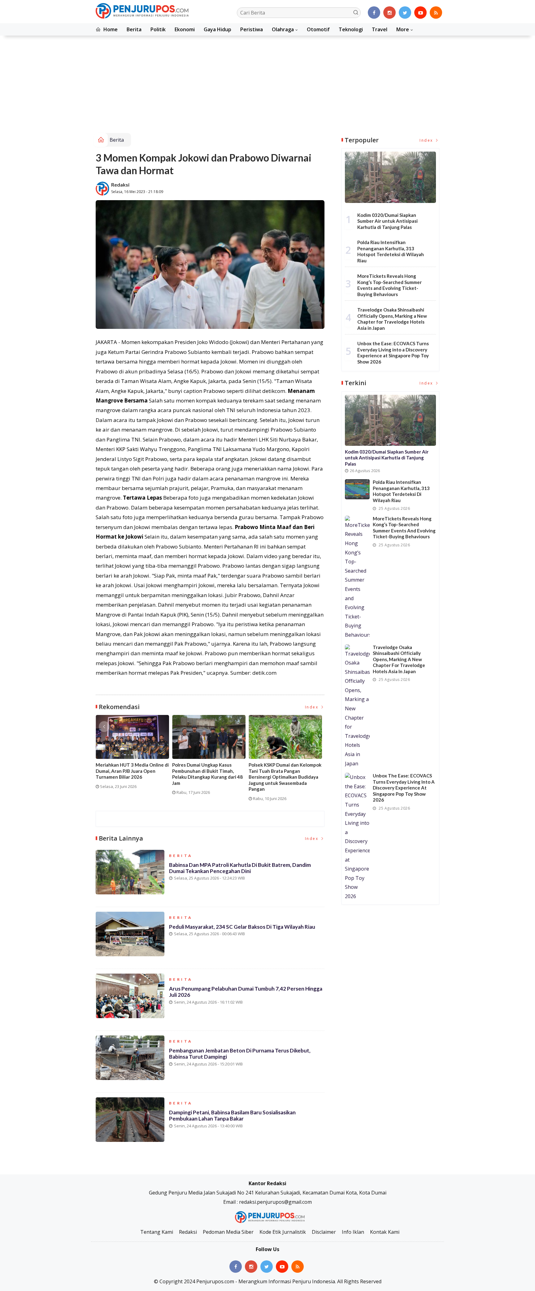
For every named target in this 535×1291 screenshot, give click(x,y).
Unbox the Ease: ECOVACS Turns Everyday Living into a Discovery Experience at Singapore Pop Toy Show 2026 (393, 352)
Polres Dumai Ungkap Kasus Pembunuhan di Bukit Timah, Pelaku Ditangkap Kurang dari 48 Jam (207, 774)
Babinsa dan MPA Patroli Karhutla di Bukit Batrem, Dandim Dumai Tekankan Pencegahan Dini (240, 868)
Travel (379, 29)
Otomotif (318, 29)
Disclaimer (324, 1232)
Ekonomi (185, 29)
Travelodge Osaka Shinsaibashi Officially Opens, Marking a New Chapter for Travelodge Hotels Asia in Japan (392, 319)
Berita (134, 29)
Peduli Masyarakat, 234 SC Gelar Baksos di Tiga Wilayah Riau (242, 926)
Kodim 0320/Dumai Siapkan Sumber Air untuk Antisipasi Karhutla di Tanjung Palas (387, 221)
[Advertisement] (267, 86)
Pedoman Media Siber (228, 1232)
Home (110, 29)
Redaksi (120, 184)
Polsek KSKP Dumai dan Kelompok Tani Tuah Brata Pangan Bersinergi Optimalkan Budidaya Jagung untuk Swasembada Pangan (285, 777)
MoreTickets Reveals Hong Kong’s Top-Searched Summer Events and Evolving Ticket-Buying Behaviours (389, 285)
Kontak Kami (384, 1232)
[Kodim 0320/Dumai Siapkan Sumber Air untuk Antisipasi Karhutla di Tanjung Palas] (390, 177)
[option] (134, 754)
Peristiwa (251, 29)
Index (312, 707)
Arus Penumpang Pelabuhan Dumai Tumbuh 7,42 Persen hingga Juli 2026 (245, 991)
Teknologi (351, 29)
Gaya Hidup (217, 29)
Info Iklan (353, 1232)
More (402, 29)
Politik (158, 29)
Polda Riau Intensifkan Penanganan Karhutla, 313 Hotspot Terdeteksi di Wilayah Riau (390, 251)
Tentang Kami (156, 1232)
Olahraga (283, 29)
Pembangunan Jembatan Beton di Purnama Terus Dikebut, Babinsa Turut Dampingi (240, 1053)
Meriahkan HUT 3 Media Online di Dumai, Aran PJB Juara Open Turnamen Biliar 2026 (132, 771)
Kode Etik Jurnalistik (282, 1232)
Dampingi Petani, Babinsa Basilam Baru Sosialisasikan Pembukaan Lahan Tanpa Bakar (232, 1115)
